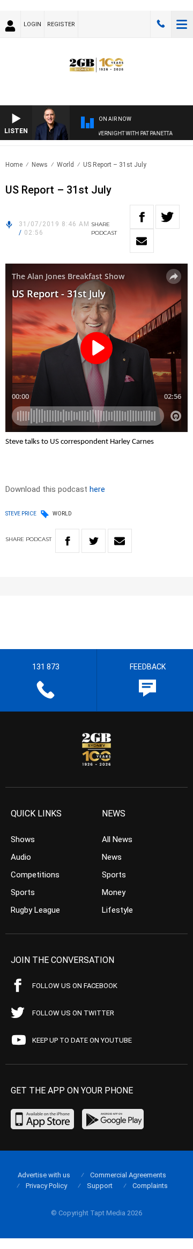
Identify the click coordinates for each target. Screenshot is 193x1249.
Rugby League (35, 910)
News (40, 164)
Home (14, 164)
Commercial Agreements (128, 1175)
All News (117, 839)
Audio (21, 857)
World (65, 164)
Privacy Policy (46, 1186)
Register (61, 24)
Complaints (150, 1186)
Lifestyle (117, 910)
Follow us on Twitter (73, 1013)
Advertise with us (44, 1175)
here (97, 489)
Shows (23, 839)
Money (113, 892)
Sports (23, 892)
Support (100, 1186)
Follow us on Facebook (74, 986)
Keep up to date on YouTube (82, 1040)
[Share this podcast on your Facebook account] (142, 217)
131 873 (161, 24)
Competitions (35, 875)
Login (32, 24)
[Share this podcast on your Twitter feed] (167, 217)
